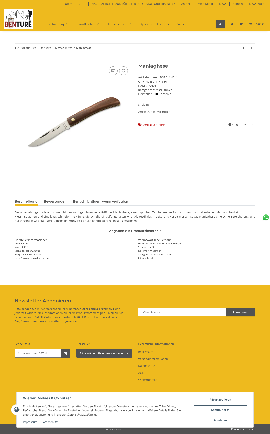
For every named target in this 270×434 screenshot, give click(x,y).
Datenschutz (49, 422)
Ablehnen (220, 420)
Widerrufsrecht (148, 380)
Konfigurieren (220, 409)
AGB (141, 373)
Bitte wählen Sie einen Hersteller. (102, 353)
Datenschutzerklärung (83, 309)
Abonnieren (240, 312)
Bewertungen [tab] (55, 201)
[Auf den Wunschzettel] (123, 70)
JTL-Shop (249, 429)
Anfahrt (186, 4)
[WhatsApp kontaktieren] (265, 217)
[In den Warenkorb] (18, 61)
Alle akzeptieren (220, 399)
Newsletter (256, 4)
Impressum (30, 422)
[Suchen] (220, 24)
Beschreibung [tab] (26, 201)
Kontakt (238, 4)
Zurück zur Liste (26, 48)
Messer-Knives (162, 90)
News (223, 4)
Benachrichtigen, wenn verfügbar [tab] (100, 201)
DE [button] (80, 4)
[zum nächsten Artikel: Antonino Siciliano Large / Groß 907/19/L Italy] (251, 48)
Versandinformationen (153, 359)
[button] (232, 24)
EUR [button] (66, 4)
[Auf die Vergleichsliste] (113, 70)
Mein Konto (205, 4)
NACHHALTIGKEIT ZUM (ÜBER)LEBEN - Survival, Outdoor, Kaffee (133, 4)
